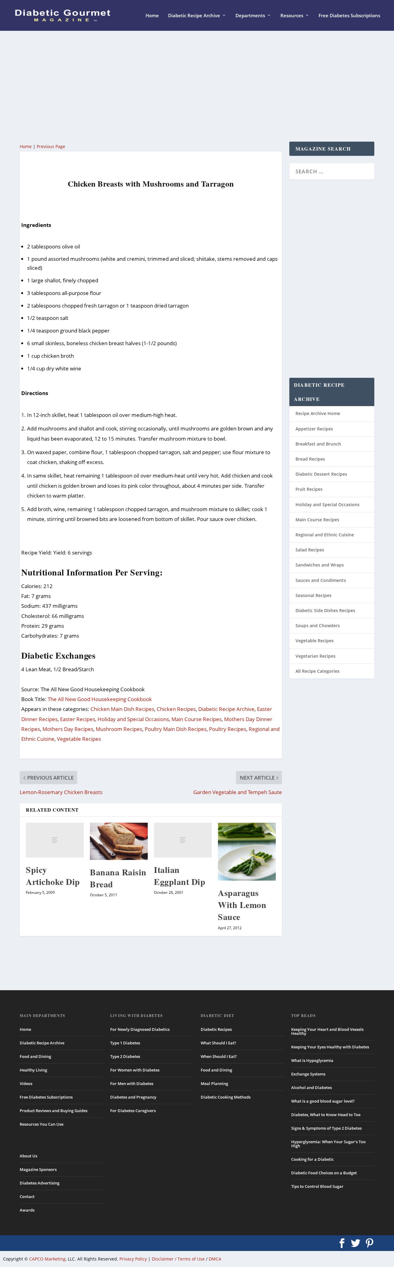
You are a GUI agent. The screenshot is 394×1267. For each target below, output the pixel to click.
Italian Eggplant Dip (179, 875)
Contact (27, 1196)
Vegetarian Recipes (316, 656)
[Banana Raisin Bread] (119, 841)
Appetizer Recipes (314, 429)
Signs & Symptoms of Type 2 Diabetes (326, 1128)
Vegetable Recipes (79, 738)
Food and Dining (35, 1056)
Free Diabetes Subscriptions (349, 15)
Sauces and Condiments (321, 580)
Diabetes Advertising (39, 1183)
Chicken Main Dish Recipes (122, 708)
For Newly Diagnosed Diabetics (140, 1029)
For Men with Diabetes (131, 1083)
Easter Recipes (77, 719)
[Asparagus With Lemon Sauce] (247, 852)
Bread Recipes (310, 459)
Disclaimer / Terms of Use (178, 1259)
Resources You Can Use (41, 1124)
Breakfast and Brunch (318, 444)
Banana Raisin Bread (118, 878)
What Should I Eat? (218, 1043)
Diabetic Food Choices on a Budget (324, 1173)
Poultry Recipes (227, 728)
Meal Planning (214, 1083)
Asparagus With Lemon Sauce (242, 904)
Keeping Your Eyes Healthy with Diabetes (330, 1047)
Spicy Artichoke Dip (53, 875)
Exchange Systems (308, 1074)
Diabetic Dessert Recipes (321, 474)
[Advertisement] (197, 86)
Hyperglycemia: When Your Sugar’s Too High (328, 1143)
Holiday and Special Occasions (133, 719)
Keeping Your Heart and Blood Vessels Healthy (327, 1031)
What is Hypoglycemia (312, 1060)
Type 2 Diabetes (125, 1056)
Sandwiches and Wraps (320, 565)
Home (152, 15)
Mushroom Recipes (119, 728)
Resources (291, 15)
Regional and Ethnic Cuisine (325, 535)
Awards (27, 1210)
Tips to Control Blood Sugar (317, 1186)
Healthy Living (33, 1070)
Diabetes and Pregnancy (133, 1097)
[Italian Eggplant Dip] (183, 840)
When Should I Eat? (219, 1056)
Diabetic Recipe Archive (194, 15)
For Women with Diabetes (134, 1070)
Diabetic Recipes (216, 1029)
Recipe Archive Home (318, 413)
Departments (250, 15)
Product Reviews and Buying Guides (53, 1110)
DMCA (215, 1259)
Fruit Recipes (309, 489)
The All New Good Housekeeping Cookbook (100, 699)
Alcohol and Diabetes (311, 1087)
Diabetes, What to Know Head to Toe (325, 1114)
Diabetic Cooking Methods (226, 1097)
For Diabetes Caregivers (133, 1110)
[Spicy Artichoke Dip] (55, 840)
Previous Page (51, 146)
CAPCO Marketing (47, 1259)
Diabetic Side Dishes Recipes (325, 610)
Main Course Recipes (196, 719)
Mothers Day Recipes (67, 728)
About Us (28, 1156)
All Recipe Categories (318, 671)
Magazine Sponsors (38, 1169)
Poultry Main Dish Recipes (176, 728)
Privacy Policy (133, 1259)
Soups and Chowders (318, 625)
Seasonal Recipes (314, 595)
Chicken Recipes (176, 708)
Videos (26, 1083)
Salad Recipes (310, 550)
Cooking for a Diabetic (312, 1159)
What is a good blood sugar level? (323, 1101)
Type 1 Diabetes (125, 1043)
